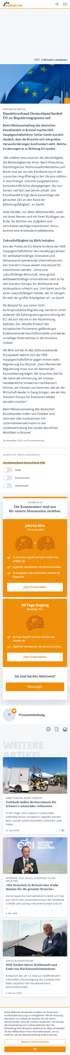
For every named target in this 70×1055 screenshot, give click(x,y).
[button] (35, 1049)
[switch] (7, 469)
